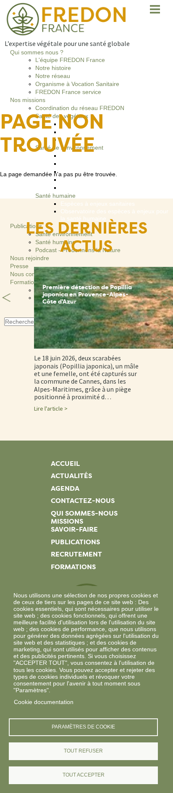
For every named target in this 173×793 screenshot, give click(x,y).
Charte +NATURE (83, 187)
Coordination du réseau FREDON (79, 108)
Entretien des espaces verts (97, 163)
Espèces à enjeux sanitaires (97, 203)
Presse (19, 266)
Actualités (71, 475)
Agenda (65, 488)
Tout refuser (83, 751)
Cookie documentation (43, 702)
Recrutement (76, 554)
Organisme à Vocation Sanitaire (77, 84)
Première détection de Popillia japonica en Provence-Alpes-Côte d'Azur (87, 294)
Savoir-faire (74, 529)
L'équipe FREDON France (70, 59)
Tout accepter (84, 775)
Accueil (65, 463)
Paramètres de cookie (83, 727)
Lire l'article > (51, 408)
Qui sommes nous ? (36, 52)
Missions (67, 521)
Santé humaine (55, 195)
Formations (73, 566)
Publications (75, 542)
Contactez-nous (83, 500)
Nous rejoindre (29, 258)
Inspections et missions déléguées (106, 124)
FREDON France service (68, 92)
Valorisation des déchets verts (100, 179)
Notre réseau (52, 76)
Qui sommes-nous (84, 513)
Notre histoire (53, 68)
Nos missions (27, 100)
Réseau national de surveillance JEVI (109, 132)
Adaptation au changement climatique (110, 155)
